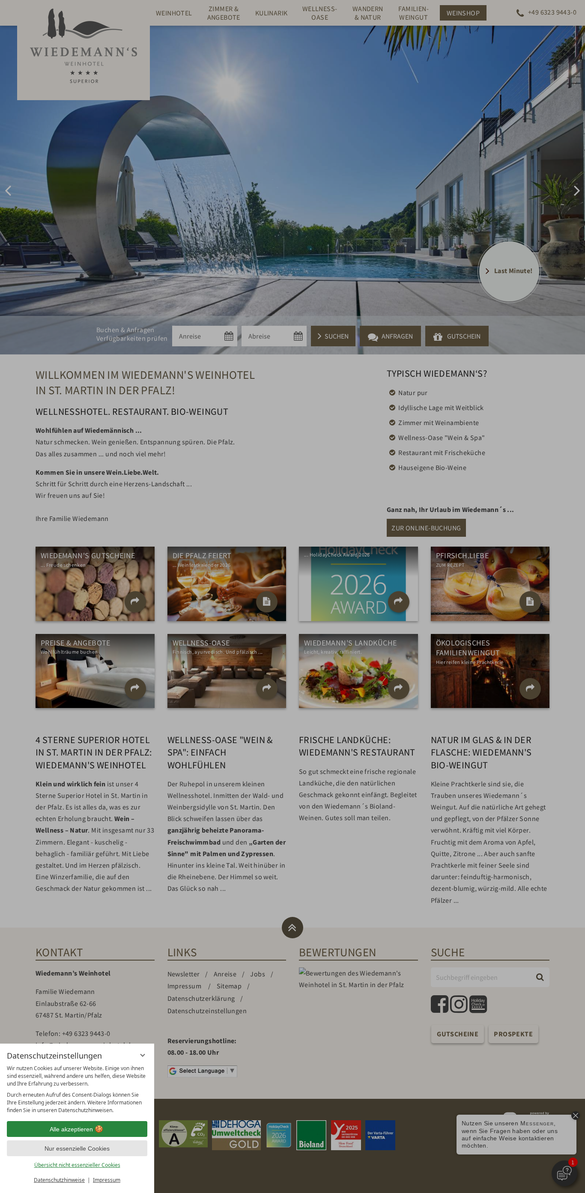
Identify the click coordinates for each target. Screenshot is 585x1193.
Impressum (106, 1180)
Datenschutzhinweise (59, 1180)
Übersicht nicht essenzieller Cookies (77, 1165)
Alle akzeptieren (71, 1129)
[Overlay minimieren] (142, 1055)
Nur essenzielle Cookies (77, 1148)
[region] (77, 1089)
